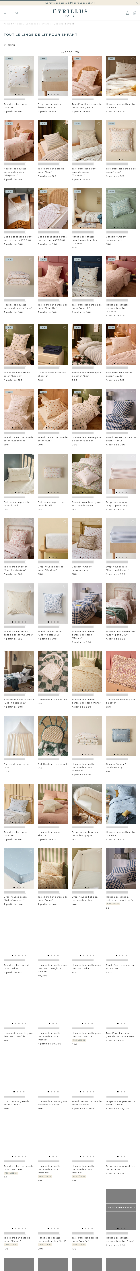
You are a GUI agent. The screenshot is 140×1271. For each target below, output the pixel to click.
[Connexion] (127, 13)
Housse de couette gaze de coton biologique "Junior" (52, 968)
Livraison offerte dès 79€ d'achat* (71, 2)
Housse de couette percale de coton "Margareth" (15, 172)
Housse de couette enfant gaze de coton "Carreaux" (84, 240)
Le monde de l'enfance (38, 23)
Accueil (8, 23)
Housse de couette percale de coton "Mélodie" (49, 1169)
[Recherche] (16, 13)
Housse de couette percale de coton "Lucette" (117, 308)
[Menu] (5, 13)
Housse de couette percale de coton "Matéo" (49, 1036)
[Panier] (134, 13)
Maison (19, 23)
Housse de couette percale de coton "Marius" (83, 635)
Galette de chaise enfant (52, 699)
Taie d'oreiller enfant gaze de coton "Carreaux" (84, 172)
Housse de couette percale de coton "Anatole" (83, 767)
